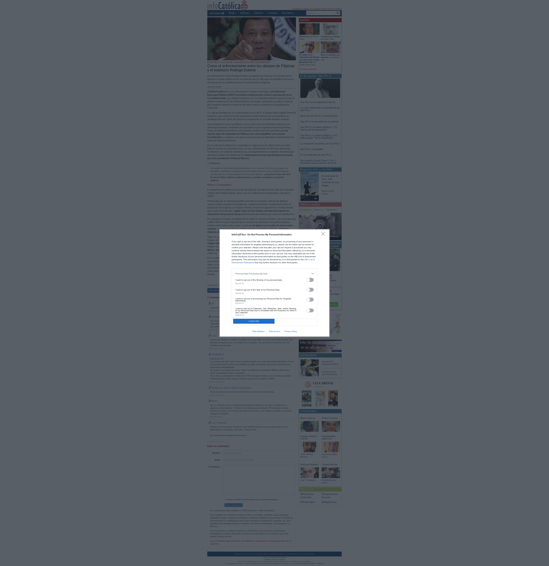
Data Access (274, 331)
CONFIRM (254, 321)
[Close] (324, 235)
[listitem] (274, 273)
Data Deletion (258, 331)
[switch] (310, 280)
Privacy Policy (291, 331)
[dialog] (274, 283)
